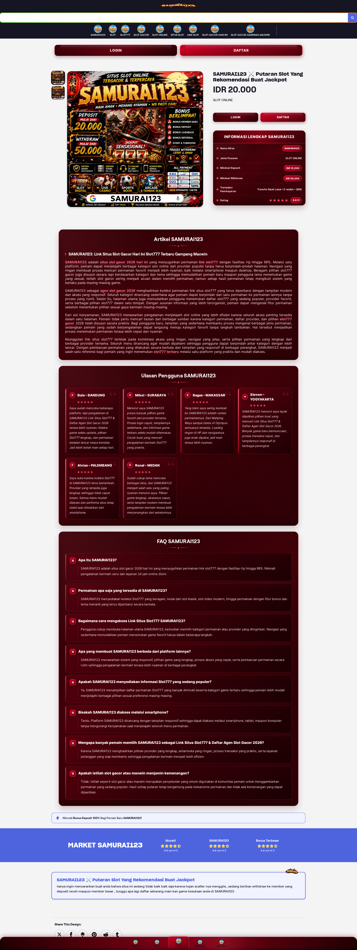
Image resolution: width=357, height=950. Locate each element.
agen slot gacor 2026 (117, 290)
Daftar (241, 50)
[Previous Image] (70, 139)
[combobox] (174, 17)
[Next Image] (199, 139)
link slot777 (208, 262)
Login (116, 50)
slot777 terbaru (166, 352)
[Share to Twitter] (59, 934)
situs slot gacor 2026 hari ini (124, 262)
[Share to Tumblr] (117, 934)
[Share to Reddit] (106, 934)
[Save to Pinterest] (94, 934)
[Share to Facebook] (71, 934)
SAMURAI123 (76, 262)
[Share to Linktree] (83, 934)
